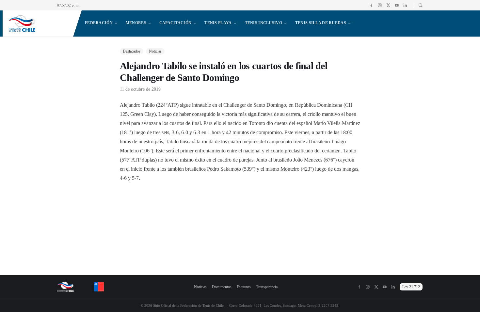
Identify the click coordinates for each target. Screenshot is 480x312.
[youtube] (396, 5)
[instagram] (379, 5)
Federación (99, 23)
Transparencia (267, 287)
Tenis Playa (218, 23)
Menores (136, 23)
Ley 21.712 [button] (411, 287)
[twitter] (388, 5)
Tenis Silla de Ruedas (320, 23)
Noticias (200, 287)
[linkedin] (405, 5)
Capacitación (175, 23)
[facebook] (371, 5)
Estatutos (244, 287)
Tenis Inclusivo (263, 23)
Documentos (222, 287)
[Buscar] (418, 5)
